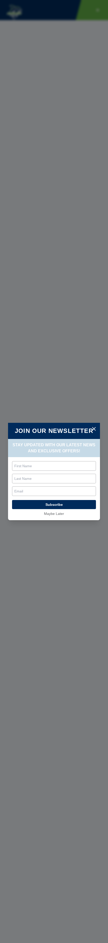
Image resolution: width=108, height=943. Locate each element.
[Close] (94, 429)
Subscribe (54, 505)
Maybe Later (54, 514)
